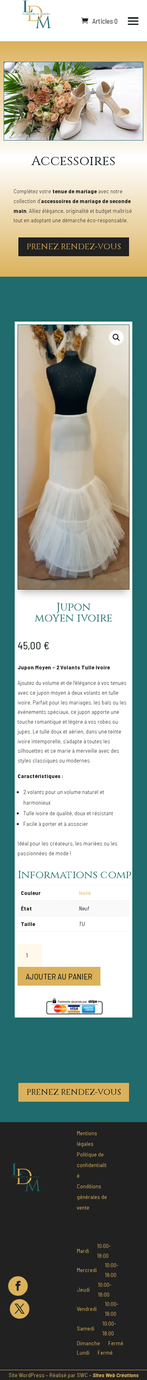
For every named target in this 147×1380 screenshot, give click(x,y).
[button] (116, 337)
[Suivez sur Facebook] (18, 1286)
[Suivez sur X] (19, 1309)
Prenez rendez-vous (74, 246)
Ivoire (85, 892)
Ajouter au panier (59, 976)
